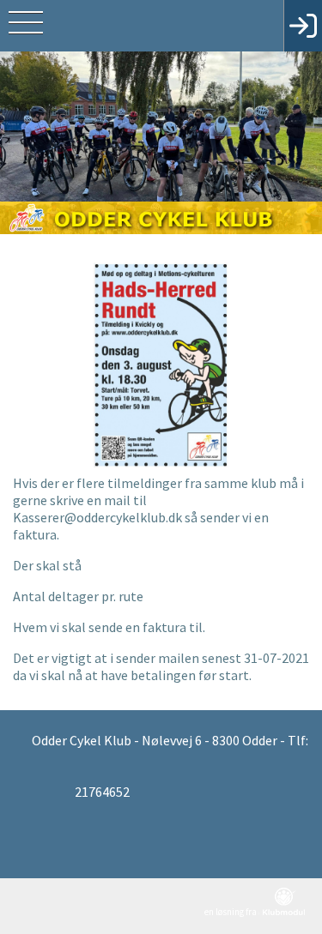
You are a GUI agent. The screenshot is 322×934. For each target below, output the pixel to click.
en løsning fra (231, 912)
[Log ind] (302, 25)
